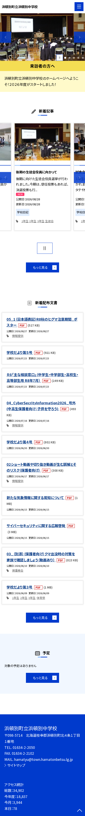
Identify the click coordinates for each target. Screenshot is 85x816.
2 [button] (70, 57)
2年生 (32, 221)
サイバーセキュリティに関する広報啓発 (36, 525)
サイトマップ (16, 765)
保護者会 (17, 570)
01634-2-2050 (24, 747)
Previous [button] (5, 37)
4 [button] (78, 57)
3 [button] (74, 57)
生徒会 (49, 221)
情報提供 (17, 336)
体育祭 (41, 598)
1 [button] (65, 57)
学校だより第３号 (20, 587)
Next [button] (79, 37)
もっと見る (40, 267)
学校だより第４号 (20, 441)
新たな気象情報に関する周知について (36, 497)
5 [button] (83, 57)
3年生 (40, 221)
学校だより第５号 (20, 352)
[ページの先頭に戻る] (79, 811)
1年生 (25, 221)
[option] (42, 37)
